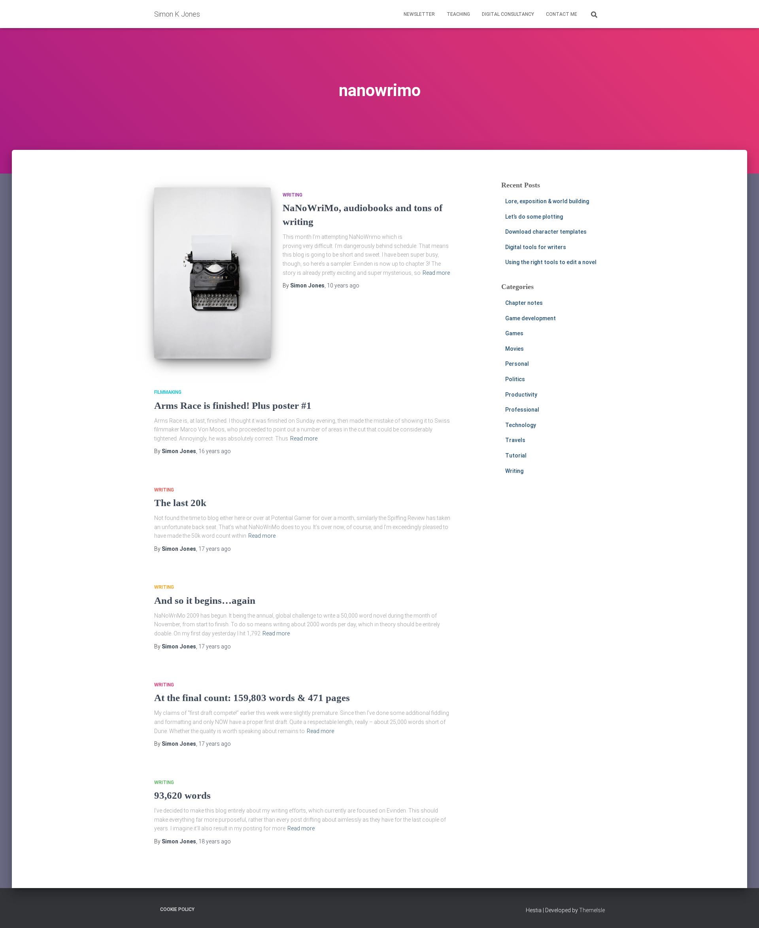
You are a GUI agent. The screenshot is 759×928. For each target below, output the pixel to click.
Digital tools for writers (535, 247)
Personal (517, 364)
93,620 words (182, 795)
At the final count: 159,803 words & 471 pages (252, 697)
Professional (522, 409)
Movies (514, 349)
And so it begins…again (204, 600)
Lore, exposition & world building (547, 201)
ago (343, 285)
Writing (292, 195)
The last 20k (180, 502)
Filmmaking (167, 392)
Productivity (521, 394)
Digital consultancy (508, 14)
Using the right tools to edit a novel (551, 262)
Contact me (561, 14)
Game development (530, 318)
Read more (436, 273)
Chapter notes (524, 303)
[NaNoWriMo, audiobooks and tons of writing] (212, 273)
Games (514, 333)
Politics (515, 379)
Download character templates (546, 232)
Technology (520, 425)
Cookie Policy (177, 909)
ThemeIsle (592, 910)
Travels (515, 440)
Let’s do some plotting (534, 217)
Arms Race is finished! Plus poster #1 (233, 405)
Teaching (458, 14)
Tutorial (516, 455)
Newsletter (419, 14)
